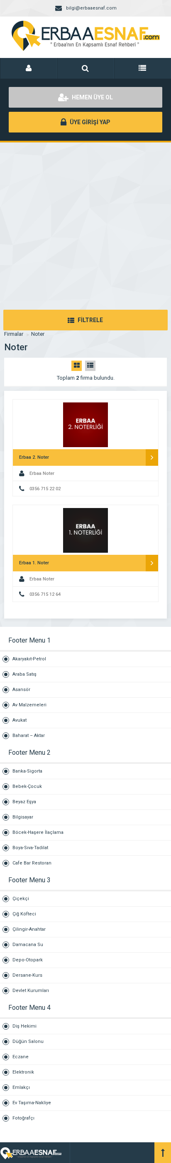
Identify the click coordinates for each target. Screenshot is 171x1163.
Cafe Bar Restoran (31, 863)
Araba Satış (24, 674)
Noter (37, 334)
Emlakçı (21, 1087)
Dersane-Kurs (27, 975)
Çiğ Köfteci (24, 914)
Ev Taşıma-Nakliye (31, 1102)
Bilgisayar (22, 817)
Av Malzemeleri (29, 705)
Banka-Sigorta (27, 771)
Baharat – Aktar (28, 735)
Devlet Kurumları (30, 990)
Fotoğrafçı (23, 1118)
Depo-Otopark (27, 960)
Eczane (20, 1056)
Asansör (21, 689)
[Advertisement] (85, 218)
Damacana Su (27, 944)
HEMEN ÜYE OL (92, 97)
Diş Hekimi (24, 1026)
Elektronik (23, 1072)
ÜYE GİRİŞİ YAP (89, 122)
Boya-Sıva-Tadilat (30, 847)
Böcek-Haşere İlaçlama (38, 832)
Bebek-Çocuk (27, 786)
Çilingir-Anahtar (29, 929)
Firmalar (13, 334)
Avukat (19, 720)
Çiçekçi (20, 898)
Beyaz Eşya (24, 801)
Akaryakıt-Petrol (29, 659)
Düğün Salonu (28, 1041)
